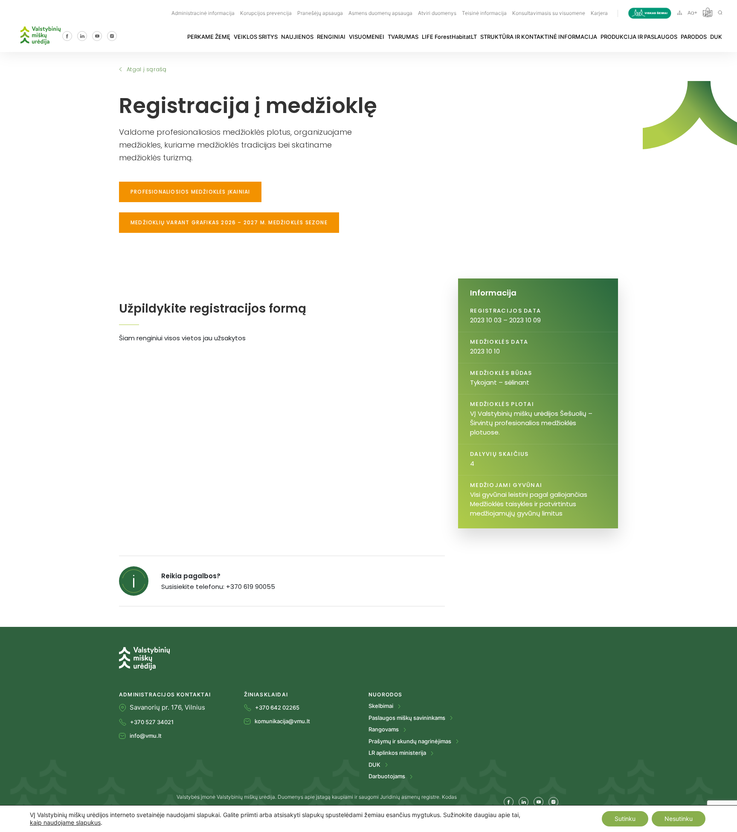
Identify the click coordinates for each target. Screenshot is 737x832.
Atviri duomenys (437, 13)
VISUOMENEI (366, 36)
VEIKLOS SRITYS (256, 36)
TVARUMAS (403, 36)
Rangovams (384, 729)
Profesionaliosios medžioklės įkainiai (190, 191)
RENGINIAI (331, 36)
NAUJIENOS (297, 36)
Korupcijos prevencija (266, 13)
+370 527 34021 (152, 722)
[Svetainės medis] (679, 12)
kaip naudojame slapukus (65, 822)
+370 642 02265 (277, 707)
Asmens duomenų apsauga (380, 13)
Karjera (599, 13)
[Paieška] (720, 12)
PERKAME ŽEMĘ (208, 36)
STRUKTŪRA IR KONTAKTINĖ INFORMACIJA (538, 36)
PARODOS (694, 36)
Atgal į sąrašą (147, 69)
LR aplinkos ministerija (397, 752)
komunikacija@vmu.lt (282, 721)
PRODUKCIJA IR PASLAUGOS (639, 36)
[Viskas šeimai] (649, 13)
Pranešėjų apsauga (320, 13)
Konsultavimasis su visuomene (548, 13)
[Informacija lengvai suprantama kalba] (707, 12)
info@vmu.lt (146, 735)
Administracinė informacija (203, 13)
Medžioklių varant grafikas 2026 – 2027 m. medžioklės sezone (229, 222)
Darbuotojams (387, 776)
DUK (716, 36)
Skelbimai (381, 705)
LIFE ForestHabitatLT (449, 36)
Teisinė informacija (484, 13)
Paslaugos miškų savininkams (407, 717)
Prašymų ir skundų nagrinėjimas (410, 741)
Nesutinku (678, 818)
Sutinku (625, 818)
